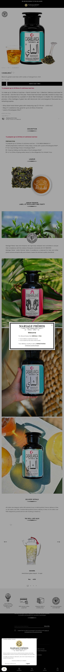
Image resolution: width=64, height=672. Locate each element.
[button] (19, 669)
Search (32, 670)
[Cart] (57, 669)
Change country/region (32, 345)
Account (45, 670)
